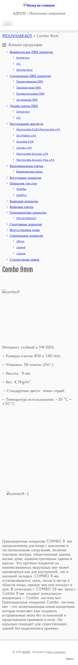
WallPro (21, 195)
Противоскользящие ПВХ (30, 93)
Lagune (20, 253)
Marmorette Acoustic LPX (32, 154)
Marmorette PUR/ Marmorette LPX (38, 129)
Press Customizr (56, 652)
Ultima (20, 241)
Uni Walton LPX (26, 135)
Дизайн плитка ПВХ (24, 106)
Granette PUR (25, 141)
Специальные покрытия (26, 235)
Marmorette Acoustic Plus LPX (35, 160)
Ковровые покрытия (24, 201)
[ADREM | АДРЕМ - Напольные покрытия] (39, 5)
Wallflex (21, 189)
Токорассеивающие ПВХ (29, 81)
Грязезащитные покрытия (28, 212)
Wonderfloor (24, 70)
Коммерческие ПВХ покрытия (31, 52)
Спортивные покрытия (26, 224)
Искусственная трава (25, 230)
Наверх (70, 658)
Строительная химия (24, 259)
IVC (18, 63)
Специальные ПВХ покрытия (30, 76)
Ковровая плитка (21, 206)
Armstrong (22, 57)
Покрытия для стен (23, 183)
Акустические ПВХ (27, 100)
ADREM (26, 652)
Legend (20, 247)
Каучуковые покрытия (25, 177)
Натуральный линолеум (26, 123)
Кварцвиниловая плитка (26, 166)
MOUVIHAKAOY (17, 36)
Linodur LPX (24, 147)
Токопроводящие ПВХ (28, 87)
